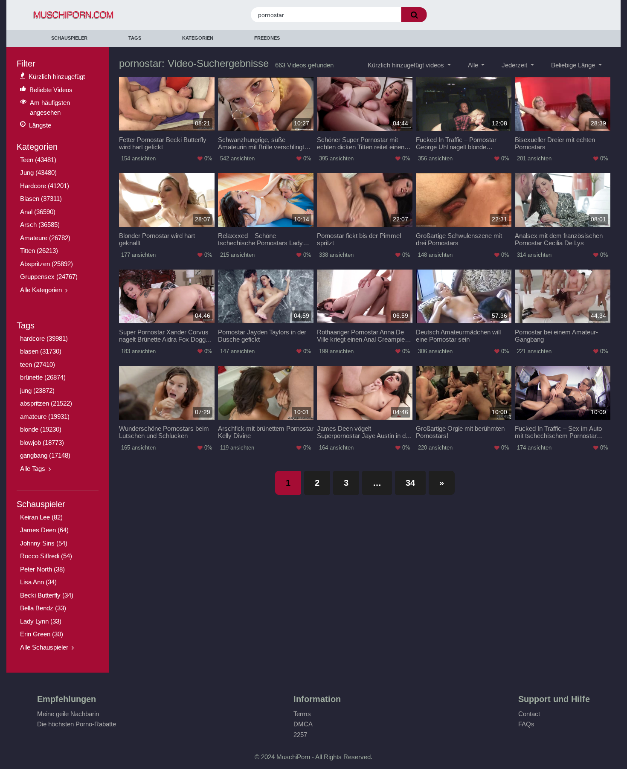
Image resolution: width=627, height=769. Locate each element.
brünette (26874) (43, 377)
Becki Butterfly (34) (46, 595)
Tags (134, 38)
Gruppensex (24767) (49, 276)
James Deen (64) (44, 530)
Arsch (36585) (40, 224)
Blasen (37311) (41, 198)
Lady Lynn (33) (40, 621)
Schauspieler (69, 38)
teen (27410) (37, 364)
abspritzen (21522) (46, 403)
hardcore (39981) (44, 338)
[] (414, 14)
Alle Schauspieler (44, 647)
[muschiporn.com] (101, 15)
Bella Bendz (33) (43, 608)
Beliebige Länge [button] (574, 65)
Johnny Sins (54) (43, 543)
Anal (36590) (37, 211)
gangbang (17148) (45, 455)
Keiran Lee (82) (41, 517)
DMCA (303, 724)
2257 (300, 734)
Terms (302, 713)
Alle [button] (474, 65)
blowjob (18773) (42, 442)
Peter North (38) (42, 569)
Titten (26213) (39, 250)
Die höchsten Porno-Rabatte (76, 724)
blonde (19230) (40, 429)
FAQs (526, 724)
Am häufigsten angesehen (50, 107)
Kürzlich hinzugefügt (57, 76)
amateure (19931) (45, 416)
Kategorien (197, 38)
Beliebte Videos (51, 89)
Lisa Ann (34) (38, 582)
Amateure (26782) (45, 237)
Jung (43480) (38, 172)
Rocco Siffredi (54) (46, 556)
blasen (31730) (40, 351)
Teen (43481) (38, 159)
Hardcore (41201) (44, 185)
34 (410, 483)
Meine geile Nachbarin (68, 713)
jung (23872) (37, 390)
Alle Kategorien (41, 289)
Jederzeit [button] (515, 65)
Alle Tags (32, 468)
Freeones (267, 38)
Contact (529, 713)
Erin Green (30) (41, 634)
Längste (40, 125)
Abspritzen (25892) (46, 263)
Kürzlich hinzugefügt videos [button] (407, 65)
